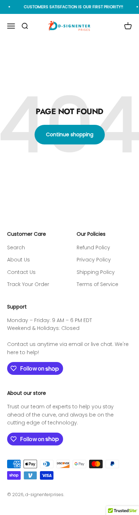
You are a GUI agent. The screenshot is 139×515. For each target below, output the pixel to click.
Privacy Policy (94, 259)
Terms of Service (97, 284)
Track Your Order (28, 284)
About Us (18, 259)
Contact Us (21, 272)
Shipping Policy (96, 272)
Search (16, 247)
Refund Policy (93, 247)
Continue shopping (69, 134)
